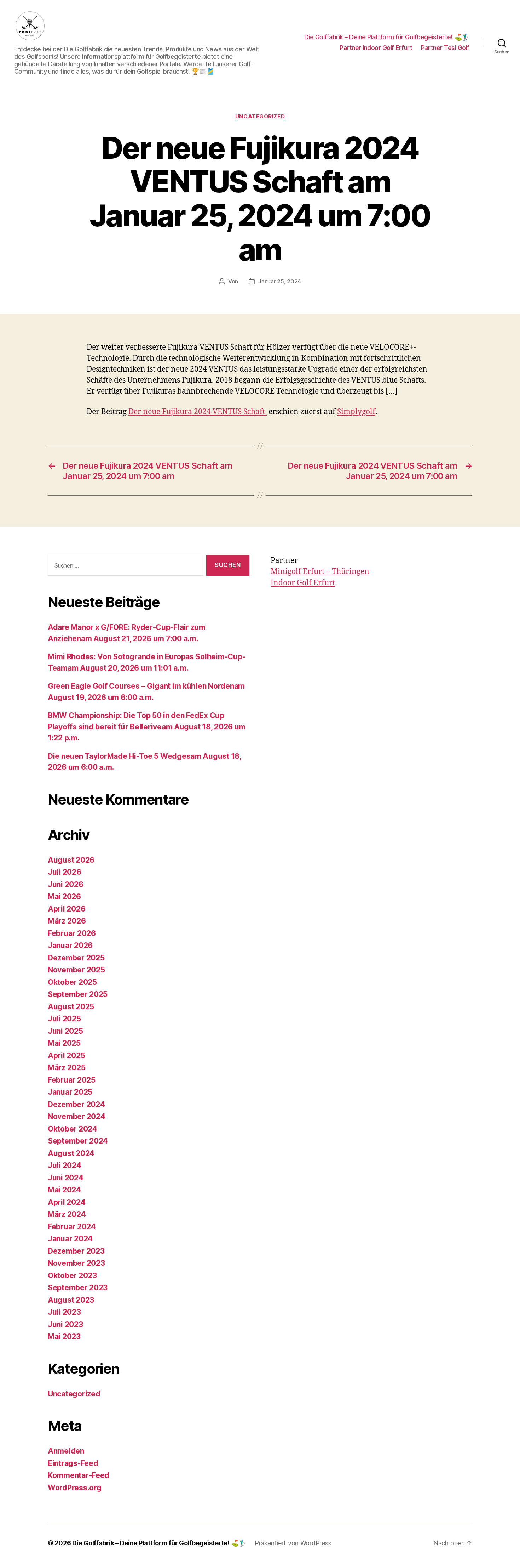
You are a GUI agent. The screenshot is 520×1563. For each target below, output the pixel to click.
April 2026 (66, 908)
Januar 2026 (70, 945)
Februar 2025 (72, 1080)
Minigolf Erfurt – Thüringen (320, 571)
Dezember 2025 (76, 957)
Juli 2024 (64, 1165)
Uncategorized (260, 116)
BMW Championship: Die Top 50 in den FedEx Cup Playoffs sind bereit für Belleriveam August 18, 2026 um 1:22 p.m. (146, 726)
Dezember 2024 (76, 1104)
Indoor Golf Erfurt (303, 583)
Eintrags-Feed (73, 1463)
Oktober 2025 (72, 982)
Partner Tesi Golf (445, 47)
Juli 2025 (64, 1018)
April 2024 (66, 1202)
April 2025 (66, 1055)
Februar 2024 (72, 1226)
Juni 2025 (65, 1031)
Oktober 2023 (72, 1275)
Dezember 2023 (76, 1251)
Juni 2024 (65, 1177)
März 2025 (67, 1067)
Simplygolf (356, 412)
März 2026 (67, 920)
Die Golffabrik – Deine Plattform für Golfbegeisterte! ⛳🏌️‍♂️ (386, 37)
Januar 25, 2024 (279, 281)
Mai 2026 (64, 896)
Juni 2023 (65, 1324)
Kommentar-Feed (78, 1475)
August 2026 (71, 860)
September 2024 (78, 1140)
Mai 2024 (64, 1189)
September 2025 (78, 994)
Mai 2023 (64, 1336)
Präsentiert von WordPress (293, 1543)
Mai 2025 (64, 1043)
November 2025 (76, 969)
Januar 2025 (70, 1092)
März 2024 (67, 1214)
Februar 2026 (72, 933)
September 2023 (78, 1287)
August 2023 (71, 1300)
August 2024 (71, 1153)
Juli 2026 (64, 872)
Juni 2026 (65, 884)
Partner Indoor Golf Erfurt (376, 47)
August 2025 (71, 1006)
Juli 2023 (64, 1312)
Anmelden (66, 1450)
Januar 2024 (70, 1238)
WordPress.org (75, 1487)
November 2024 (76, 1116)
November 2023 (76, 1263)
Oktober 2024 (72, 1128)
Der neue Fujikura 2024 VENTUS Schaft (197, 412)
